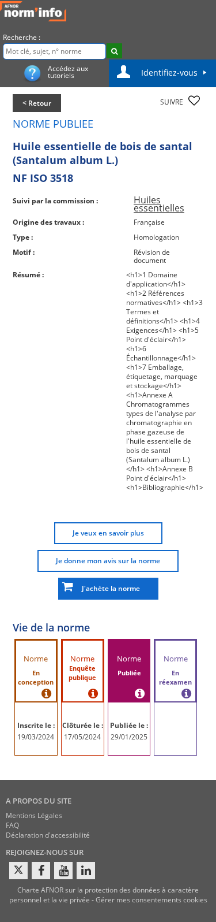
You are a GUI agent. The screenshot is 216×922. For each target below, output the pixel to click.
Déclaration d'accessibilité (48, 835)
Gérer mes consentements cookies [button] (151, 900)
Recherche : (21, 37)
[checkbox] (194, 100)
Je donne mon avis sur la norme (108, 561)
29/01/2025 (129, 737)
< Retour (36, 103)
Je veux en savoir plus (108, 533)
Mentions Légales (34, 815)
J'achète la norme (108, 588)
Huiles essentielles (159, 204)
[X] (18, 870)
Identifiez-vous (169, 72)
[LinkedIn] (86, 870)
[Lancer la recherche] (114, 51)
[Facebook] (41, 870)
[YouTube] (63, 870)
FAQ (12, 825)
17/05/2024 (82, 737)
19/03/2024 (35, 737)
